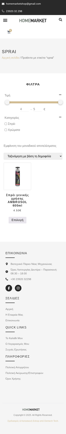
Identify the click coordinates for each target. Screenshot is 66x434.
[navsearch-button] (60, 20)
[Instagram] (18, 288)
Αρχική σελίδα (10, 57)
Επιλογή (17, 220)
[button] (5, 20)
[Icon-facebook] (9, 288)
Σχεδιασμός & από (33, 421)
